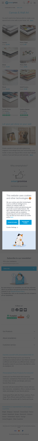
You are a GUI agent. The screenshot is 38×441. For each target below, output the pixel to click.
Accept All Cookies (12, 222)
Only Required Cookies (25, 222)
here (12, 217)
